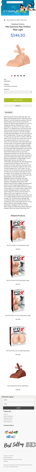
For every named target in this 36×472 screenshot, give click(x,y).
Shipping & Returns (8, 418)
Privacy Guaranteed (8, 416)
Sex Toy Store (19, 465)
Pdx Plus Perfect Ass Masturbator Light (18, 245)
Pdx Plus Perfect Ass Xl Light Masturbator (18, 351)
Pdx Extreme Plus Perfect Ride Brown (17, 386)
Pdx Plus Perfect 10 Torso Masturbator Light (17, 315)
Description (8, 112)
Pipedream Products (17, 24)
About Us (6, 414)
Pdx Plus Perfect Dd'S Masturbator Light (18, 280)
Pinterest (11, 429)
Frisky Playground (8, 421)
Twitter (5, 429)
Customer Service (8, 419)
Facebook (14, 429)
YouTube (8, 429)
